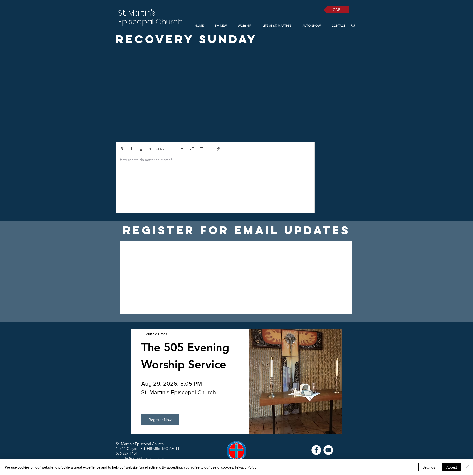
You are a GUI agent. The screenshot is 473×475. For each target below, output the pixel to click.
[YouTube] (328, 450)
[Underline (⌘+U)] (141, 148)
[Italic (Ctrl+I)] (131, 148)
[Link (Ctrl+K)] (218, 148)
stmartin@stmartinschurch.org (140, 458)
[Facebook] (316, 450)
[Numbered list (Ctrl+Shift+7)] (192, 148)
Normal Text (156, 149)
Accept (451, 467)
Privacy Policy (245, 467)
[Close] (467, 467)
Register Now (160, 420)
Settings (428, 467)
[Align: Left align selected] (182, 148)
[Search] (353, 25)
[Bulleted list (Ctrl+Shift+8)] (201, 148)
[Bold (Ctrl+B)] (121, 148)
